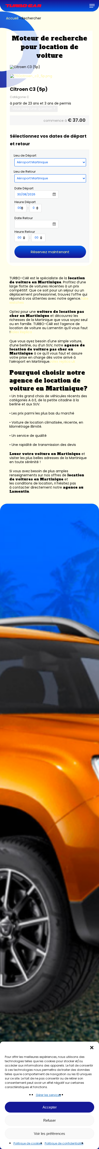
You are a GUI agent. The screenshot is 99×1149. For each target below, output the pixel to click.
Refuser (49, 1120)
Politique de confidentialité (64, 1143)
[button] (91, 1047)
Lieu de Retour (25, 171)
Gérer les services (48, 1095)
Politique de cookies (27, 1143)
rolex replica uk (62, 361)
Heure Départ (25, 202)
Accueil (12, 18)
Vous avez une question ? (33, 108)
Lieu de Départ (25, 155)
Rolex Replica (21, 332)
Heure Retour (24, 232)
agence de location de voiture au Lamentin (44, 325)
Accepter (50, 1107)
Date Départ (23, 188)
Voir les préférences (49, 1134)
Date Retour (23, 218)
